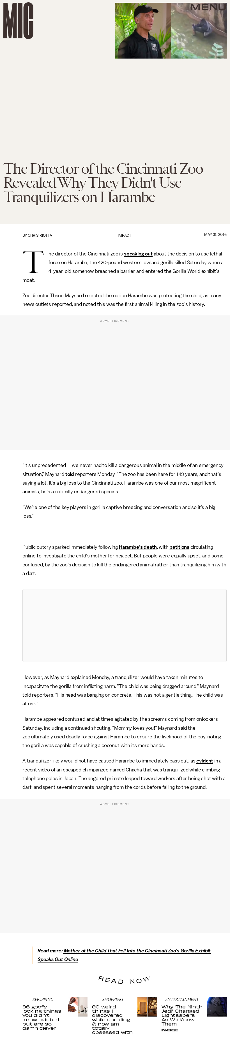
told (70, 474)
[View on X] (124, 625)
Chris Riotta (40, 235)
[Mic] (18, 20)
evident (204, 760)
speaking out (138, 253)
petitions (179, 547)
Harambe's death (138, 547)
